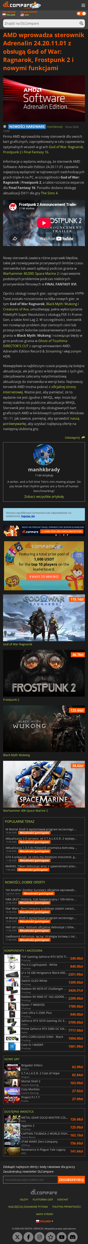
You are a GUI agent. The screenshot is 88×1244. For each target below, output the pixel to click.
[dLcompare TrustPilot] (49, 1237)
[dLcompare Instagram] (38, 1237)
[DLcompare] (44, 1191)
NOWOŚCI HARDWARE (27, 126)
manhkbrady (55, 127)
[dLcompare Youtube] (60, 1237)
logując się (28, 516)
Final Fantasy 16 (36, 152)
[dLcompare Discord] (72, 1237)
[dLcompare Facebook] (27, 1237)
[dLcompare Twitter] (16, 1237)
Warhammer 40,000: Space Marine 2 (31, 273)
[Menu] (83, 5)
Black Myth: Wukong (61, 304)
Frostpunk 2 (12, 152)
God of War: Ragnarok (66, 147)
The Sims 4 (49, 193)
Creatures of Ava (16, 309)
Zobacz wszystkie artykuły (44, 496)
